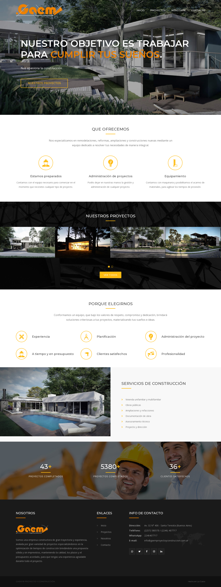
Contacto (198, 10)
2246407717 (150, 535)
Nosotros (178, 10)
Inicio (140, 10)
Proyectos (158, 10)
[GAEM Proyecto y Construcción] (39, 10)
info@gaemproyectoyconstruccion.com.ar (166, 540)
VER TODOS (110, 275)
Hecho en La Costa (196, 581)
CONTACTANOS (110, 78)
